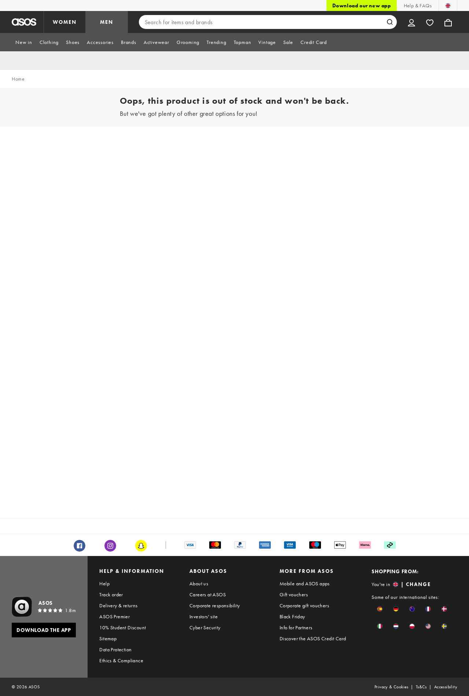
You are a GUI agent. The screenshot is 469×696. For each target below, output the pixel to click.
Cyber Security (205, 627)
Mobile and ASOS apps (305, 583)
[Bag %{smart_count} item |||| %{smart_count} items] (448, 22)
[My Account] (411, 22)
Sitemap (108, 638)
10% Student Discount (122, 627)
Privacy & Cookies (391, 687)
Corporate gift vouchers (304, 605)
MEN (106, 22)
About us (198, 583)
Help (104, 583)
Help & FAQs (418, 5)
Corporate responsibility (214, 605)
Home (18, 79)
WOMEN (65, 22)
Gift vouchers (294, 594)
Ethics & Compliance (121, 660)
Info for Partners (296, 627)
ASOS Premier (114, 616)
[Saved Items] (430, 22)
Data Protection (115, 649)
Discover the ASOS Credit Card (313, 638)
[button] (380, 609)
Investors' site (203, 616)
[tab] (24, 42)
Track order (111, 594)
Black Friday (292, 616)
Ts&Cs (421, 687)
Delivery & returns (118, 605)
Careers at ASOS (207, 594)
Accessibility (445, 687)
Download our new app (361, 5)
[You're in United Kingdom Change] (448, 5)
